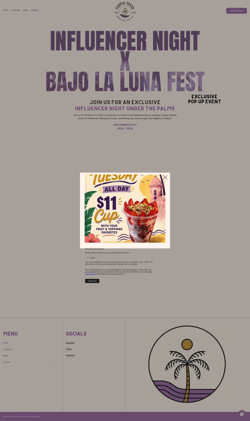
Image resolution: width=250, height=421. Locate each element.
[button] (165, 177)
